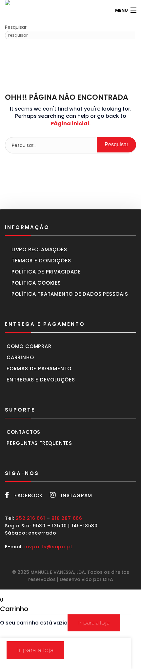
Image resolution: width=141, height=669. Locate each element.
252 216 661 (30, 518)
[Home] (15, 10)
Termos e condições (41, 260)
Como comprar (29, 346)
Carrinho (20, 357)
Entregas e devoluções (41, 379)
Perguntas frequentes (39, 443)
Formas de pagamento (39, 368)
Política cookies (36, 282)
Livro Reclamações (39, 249)
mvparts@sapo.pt (48, 546)
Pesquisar (16, 27)
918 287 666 (66, 518)
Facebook (28, 495)
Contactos (23, 432)
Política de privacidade (46, 271)
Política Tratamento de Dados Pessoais (69, 293)
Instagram (76, 495)
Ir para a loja (94, 623)
